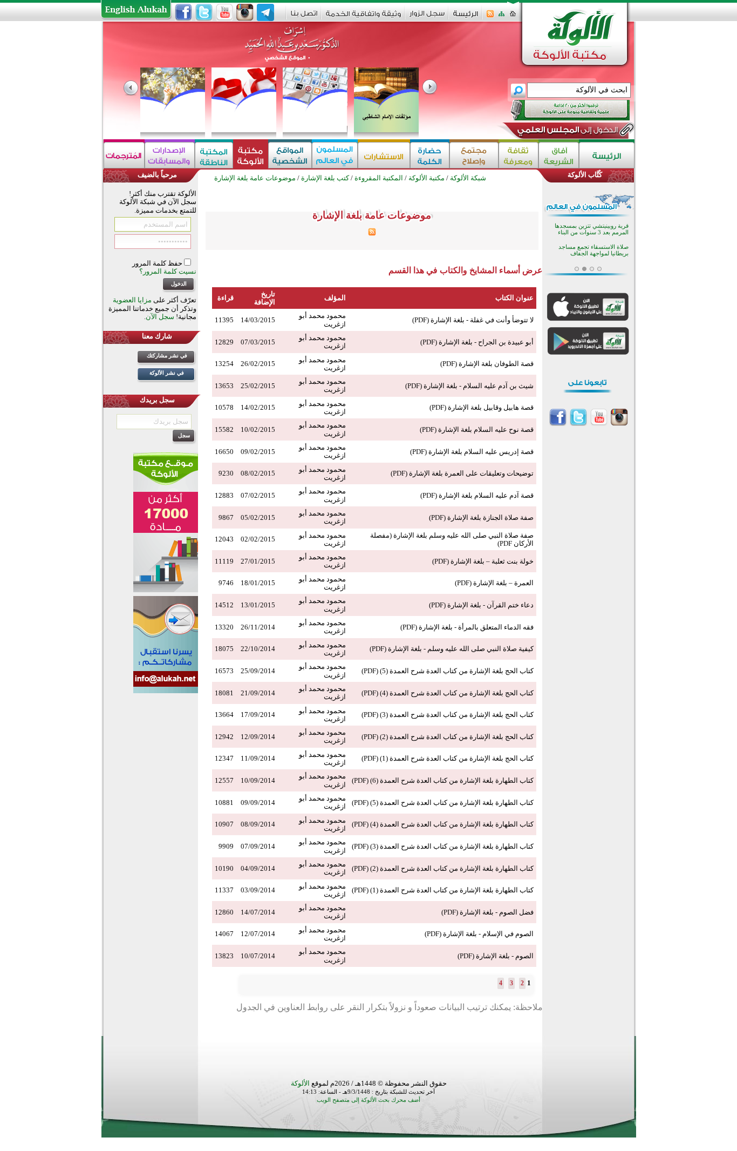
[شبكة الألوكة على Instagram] (245, 12)
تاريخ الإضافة (264, 298)
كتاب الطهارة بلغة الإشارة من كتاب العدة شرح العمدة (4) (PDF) (443, 824)
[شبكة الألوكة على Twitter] (204, 12)
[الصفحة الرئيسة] (512, 17)
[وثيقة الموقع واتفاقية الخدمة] (363, 17)
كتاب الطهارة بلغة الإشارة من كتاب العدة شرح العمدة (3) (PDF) (443, 846)
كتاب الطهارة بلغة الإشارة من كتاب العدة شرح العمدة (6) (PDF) (443, 780)
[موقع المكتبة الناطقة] (214, 155)
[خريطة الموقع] (501, 17)
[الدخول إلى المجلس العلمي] (566, 131)
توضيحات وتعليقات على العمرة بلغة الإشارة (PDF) (462, 473)
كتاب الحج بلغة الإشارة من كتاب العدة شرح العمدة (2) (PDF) (447, 737)
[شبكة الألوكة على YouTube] (224, 12)
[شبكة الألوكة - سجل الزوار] (427, 17)
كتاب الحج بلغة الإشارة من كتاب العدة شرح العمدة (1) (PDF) (447, 758)
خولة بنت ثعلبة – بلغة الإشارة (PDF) (483, 561)
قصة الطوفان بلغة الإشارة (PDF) (487, 364)
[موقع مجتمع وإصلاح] (474, 155)
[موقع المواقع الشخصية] (290, 155)
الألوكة (300, 1083)
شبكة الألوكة (468, 178)
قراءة (225, 298)
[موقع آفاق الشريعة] (558, 155)
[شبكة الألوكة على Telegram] (265, 12)
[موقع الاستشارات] (384, 155)
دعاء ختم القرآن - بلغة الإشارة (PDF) (481, 605)
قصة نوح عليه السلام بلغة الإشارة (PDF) (477, 429)
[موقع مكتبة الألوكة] (250, 155)
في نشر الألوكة (166, 373)
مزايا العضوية (132, 300)
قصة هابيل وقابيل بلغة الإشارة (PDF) (481, 407)
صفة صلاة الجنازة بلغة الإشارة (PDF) (481, 517)
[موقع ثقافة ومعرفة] (518, 155)
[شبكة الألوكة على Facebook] (183, 12)
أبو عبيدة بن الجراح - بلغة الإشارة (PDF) (477, 342)
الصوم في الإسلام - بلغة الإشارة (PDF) (479, 934)
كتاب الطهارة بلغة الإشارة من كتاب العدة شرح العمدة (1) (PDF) (443, 890)
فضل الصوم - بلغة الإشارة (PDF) (487, 912)
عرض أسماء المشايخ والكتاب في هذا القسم (465, 270)
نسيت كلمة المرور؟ (167, 271)
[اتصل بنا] (304, 17)
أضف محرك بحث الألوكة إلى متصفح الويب (368, 1100)
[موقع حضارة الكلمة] (429, 155)
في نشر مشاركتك (167, 355)
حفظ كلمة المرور (158, 263)
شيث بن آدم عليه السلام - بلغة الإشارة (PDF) (469, 386)
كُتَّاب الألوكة (585, 175)
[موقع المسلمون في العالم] (335, 155)
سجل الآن (160, 317)
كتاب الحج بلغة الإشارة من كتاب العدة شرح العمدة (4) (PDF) (447, 693)
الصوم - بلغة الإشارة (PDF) (496, 956)
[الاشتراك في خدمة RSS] (490, 17)
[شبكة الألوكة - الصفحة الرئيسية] (465, 17)
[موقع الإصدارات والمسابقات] (170, 155)
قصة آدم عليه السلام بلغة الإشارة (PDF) (477, 495)
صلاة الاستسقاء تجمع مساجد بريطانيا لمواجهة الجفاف (593, 250)
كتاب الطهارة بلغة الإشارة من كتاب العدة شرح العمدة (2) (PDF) (443, 868)
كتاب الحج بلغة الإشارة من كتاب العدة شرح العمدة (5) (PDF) (447, 671)
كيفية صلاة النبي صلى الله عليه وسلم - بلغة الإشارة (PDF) (452, 649)
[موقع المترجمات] (124, 155)
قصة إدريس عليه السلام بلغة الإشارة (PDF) (472, 452)
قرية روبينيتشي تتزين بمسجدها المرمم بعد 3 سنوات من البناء (592, 229)
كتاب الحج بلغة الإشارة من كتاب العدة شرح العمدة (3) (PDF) (447, 714)
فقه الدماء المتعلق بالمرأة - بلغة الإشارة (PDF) (467, 627)
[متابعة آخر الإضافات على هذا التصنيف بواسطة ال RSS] (372, 233)
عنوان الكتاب (514, 298)
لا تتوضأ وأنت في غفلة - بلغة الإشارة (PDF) (473, 320)
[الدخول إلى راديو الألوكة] (560, 110)
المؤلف (335, 298)
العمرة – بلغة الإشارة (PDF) (494, 583)
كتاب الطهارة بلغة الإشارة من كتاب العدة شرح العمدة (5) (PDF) (443, 802)
